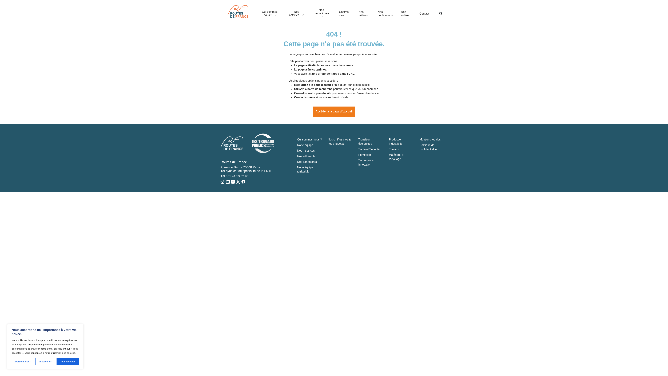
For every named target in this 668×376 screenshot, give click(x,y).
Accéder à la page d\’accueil (334, 111)
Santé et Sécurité (369, 149)
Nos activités (294, 13)
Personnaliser (22, 361)
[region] (45, 346)
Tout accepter (67, 361)
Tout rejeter (45, 361)
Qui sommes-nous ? (270, 13)
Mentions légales (430, 139)
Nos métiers (363, 13)
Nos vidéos (405, 13)
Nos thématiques (321, 12)
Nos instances (306, 150)
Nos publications (385, 13)
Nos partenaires (307, 161)
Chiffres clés (344, 13)
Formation (364, 154)
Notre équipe (305, 145)
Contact (424, 13)
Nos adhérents (306, 156)
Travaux (394, 149)
